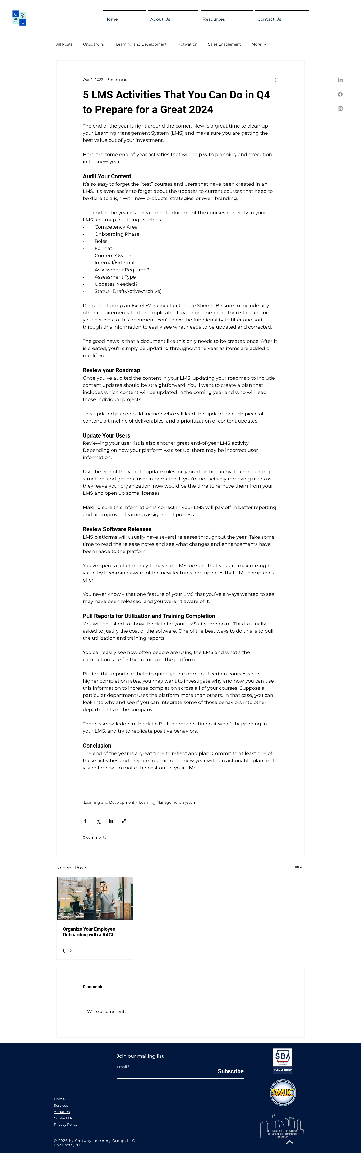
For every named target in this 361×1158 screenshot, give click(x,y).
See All (298, 867)
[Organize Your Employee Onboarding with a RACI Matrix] (95, 898)
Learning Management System (167, 802)
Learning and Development (141, 44)
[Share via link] (124, 821)
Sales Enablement (224, 44)
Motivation (187, 44)
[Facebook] (340, 94)
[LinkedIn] (340, 80)
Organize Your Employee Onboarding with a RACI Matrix (89, 931)
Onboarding (94, 44)
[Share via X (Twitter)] (98, 821)
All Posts (64, 44)
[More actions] (275, 79)
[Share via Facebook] (85, 821)
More (256, 44)
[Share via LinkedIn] (111, 821)
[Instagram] (340, 108)
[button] (173, 17)
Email (122, 1067)
